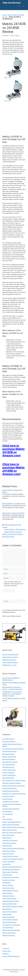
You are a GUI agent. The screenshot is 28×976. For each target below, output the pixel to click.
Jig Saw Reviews (7, 814)
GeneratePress (14, 971)
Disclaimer (5, 953)
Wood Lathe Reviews (8, 933)
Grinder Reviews (7, 799)
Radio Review (6, 864)
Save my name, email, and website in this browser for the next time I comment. (13, 583)
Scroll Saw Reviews (8, 888)
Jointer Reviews (7, 819)
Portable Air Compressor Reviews (12, 859)
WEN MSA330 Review (9, 660)
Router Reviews (7, 875)
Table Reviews (6, 914)
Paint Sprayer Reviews (9, 843)
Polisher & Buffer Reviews (10, 856)
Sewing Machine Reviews (10, 890)
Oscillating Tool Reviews (9, 840)
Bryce (4, 678)
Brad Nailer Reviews (8, 764)
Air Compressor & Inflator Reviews (13, 749)
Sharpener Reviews (8, 896)
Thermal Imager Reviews (10, 919)
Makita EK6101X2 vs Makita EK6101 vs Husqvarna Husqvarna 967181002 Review (12, 534)
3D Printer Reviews (8, 739)
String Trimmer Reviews (9, 912)
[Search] (23, 601)
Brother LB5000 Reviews (10, 662)
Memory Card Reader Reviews (11, 822)
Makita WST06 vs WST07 (10, 657)
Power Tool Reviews (8, 861)
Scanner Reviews (7, 885)
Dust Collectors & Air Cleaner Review (13, 780)
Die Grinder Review (8, 778)
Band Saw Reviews (8, 754)
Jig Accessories (7, 811)
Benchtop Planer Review (10, 762)
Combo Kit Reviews (8, 772)
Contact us (5, 948)
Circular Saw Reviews (9, 770)
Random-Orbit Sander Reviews (12, 867)
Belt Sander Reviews (8, 759)
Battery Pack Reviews (9, 756)
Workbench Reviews (8, 935)
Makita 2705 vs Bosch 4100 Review (13, 513)
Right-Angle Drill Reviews (10, 872)
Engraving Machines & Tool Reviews (13, 786)
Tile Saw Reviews (7, 927)
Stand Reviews (7, 909)
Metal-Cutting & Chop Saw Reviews (13, 827)
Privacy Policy (6, 951)
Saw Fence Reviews (8, 880)
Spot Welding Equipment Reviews (12, 906)
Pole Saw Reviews (8, 853)
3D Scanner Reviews (8, 741)
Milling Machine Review (9, 830)
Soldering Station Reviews (10, 901)
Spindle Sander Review (9, 904)
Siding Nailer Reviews (9, 898)
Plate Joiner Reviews (8, 851)
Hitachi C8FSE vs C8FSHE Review (15, 529)
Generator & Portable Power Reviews (14, 793)
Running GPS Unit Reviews (10, 877)
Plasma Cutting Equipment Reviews (13, 848)
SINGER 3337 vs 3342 (9, 665)
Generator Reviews (8, 796)
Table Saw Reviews (11, 3)
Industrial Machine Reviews (10, 809)
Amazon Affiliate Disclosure (11, 956)
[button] (19, 6)
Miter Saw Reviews (8, 835)
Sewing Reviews (7, 893)
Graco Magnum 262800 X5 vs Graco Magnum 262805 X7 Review (12, 694)
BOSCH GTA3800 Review (10, 654)
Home (4, 15)
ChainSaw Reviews (8, 767)
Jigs (3, 816)
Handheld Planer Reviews (10, 801)
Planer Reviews (7, 846)
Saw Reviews (6, 882)
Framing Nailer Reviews (9, 788)
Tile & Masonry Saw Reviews (11, 925)
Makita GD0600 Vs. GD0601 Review (13, 503)
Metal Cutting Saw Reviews (10, 824)
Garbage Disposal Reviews (10, 791)
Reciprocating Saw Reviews (11, 869)
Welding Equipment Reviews (11, 930)
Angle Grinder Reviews (9, 751)
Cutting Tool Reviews (8, 775)
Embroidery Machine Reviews (11, 783)
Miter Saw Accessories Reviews (12, 832)
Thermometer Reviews (9, 922)
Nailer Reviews (7, 838)
